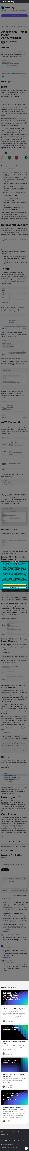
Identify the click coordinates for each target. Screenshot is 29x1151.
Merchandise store (8, 1144)
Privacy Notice (8, 578)
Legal (24, 1132)
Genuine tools (5, 1134)
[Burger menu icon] (27, 1)
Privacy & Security (6, 1132)
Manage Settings (14, 587)
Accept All (14, 584)
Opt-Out (24, 582)
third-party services (18, 579)
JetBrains (13, 1147)
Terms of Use (20, 578)
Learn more (24, 571)
